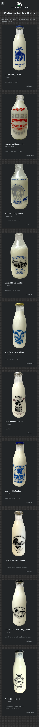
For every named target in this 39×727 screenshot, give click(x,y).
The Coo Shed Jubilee (14, 422)
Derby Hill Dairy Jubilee (14, 283)
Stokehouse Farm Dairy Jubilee (17, 630)
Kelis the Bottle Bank (19, 8)
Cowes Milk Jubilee (13, 491)
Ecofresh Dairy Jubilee (14, 214)
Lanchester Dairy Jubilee (15, 144)
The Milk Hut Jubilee (13, 699)
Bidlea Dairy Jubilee (13, 75)
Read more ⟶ (30, 86)
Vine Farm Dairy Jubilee (14, 352)
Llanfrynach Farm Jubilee (15, 560)
